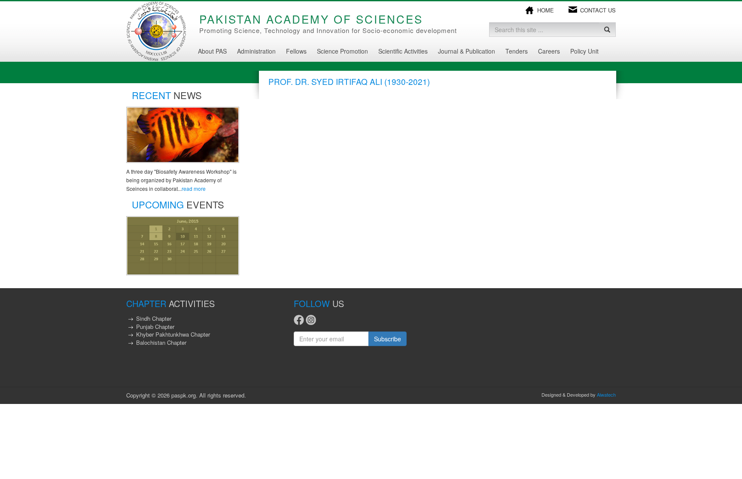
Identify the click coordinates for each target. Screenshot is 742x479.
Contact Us (598, 10)
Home (545, 10)
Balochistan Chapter (161, 342)
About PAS (212, 51)
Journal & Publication (466, 51)
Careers (549, 51)
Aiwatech (606, 394)
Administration (256, 51)
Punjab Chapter (155, 326)
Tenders (516, 51)
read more (194, 188)
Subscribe (387, 338)
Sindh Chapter (153, 318)
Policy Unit (584, 51)
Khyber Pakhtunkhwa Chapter (173, 334)
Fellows (296, 51)
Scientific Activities (403, 51)
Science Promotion (342, 51)
